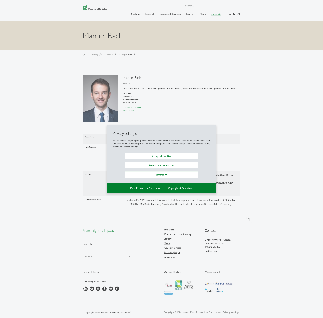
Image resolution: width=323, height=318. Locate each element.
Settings (160, 174)
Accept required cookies (161, 165)
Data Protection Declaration (145, 188)
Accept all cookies (161, 156)
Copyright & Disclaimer (180, 188)
